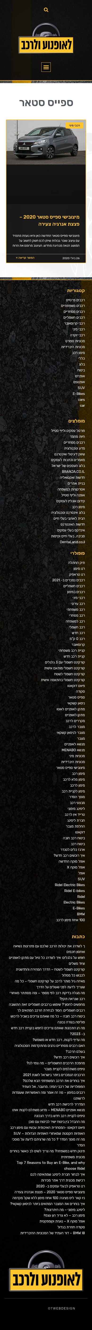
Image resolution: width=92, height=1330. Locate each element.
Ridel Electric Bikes (70, 885)
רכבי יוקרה (77, 335)
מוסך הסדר (77, 797)
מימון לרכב (77, 785)
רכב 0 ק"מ (77, 639)
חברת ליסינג (76, 820)
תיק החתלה (76, 563)
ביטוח (81, 370)
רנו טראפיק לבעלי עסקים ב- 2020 (60, 1186)
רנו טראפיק (77, 574)
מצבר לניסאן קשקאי (71, 733)
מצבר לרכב (77, 727)
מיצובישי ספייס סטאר (70, 768)
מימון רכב (78, 353)
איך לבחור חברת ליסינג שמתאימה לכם (57, 1174)
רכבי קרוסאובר (74, 323)
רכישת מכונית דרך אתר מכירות (63, 1180)
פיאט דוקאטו (76, 686)
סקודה (80, 691)
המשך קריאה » (25, 257)
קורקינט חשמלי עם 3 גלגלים (65, 662)
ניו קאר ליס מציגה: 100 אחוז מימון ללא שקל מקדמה (49, 1198)
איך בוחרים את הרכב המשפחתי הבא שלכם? (54, 1081)
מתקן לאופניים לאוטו (71, 709)
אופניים (80, 376)
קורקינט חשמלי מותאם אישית (64, 668)
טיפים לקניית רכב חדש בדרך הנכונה (59, 1116)
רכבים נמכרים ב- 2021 (68, 580)
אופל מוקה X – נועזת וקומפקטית (62, 1221)
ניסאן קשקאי (76, 703)
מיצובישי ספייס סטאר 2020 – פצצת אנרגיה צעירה (50, 1192)
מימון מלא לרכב (74, 779)
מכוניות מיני (77, 756)
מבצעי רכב (77, 803)
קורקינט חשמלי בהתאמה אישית (63, 680)
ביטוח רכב (78, 844)
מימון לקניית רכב (73, 791)
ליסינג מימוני (76, 809)
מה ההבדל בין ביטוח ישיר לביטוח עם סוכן (57, 1122)
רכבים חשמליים (74, 317)
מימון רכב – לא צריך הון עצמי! (64, 1215)
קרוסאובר (78, 645)
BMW (81, 914)
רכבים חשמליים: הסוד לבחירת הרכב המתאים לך (51, 1010)
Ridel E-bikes (74, 891)
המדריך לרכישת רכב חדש (66, 1104)
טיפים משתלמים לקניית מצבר (64, 1069)
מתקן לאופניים (75, 715)
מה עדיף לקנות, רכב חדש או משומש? (59, 1040)
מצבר (81, 738)
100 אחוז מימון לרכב (70, 920)
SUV (81, 388)
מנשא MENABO (73, 750)
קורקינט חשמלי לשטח (69, 674)
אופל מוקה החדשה (72, 861)
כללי (82, 358)
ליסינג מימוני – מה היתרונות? (64, 1210)
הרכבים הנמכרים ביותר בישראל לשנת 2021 (54, 1075)
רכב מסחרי (77, 615)
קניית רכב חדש (74, 656)
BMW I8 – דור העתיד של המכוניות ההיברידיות (52, 1233)
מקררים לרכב (75, 721)
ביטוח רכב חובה (74, 838)
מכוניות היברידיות (73, 347)
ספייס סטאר (76, 697)
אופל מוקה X (76, 867)
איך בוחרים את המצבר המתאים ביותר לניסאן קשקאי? (47, 1204)
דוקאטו (80, 832)
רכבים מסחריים (74, 311)
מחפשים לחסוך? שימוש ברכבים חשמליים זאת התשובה (47, 1004)
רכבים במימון (76, 592)
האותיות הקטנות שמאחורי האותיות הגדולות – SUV (49, 1133)
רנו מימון (79, 569)
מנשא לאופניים (74, 744)
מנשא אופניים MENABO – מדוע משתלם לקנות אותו (48, 1110)
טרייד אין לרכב (75, 814)
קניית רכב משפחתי (72, 650)
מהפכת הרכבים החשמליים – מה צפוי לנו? (55, 1063)
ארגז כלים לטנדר (72, 850)
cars (81, 400)
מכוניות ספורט (75, 341)
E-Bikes (79, 394)
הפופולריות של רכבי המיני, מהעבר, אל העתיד (53, 1087)
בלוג (82, 364)
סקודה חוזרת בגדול (71, 1227)
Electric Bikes (74, 902)
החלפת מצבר (75, 826)
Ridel (81, 897)
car (82, 405)
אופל (81, 873)
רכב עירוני (78, 604)
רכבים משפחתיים (73, 306)
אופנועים (79, 382)
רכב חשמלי (77, 627)
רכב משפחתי (76, 609)
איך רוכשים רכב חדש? (69, 855)
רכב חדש (78, 633)
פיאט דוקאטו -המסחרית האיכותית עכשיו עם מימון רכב (47, 1127)
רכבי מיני (79, 329)
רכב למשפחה (75, 621)
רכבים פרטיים (75, 300)
